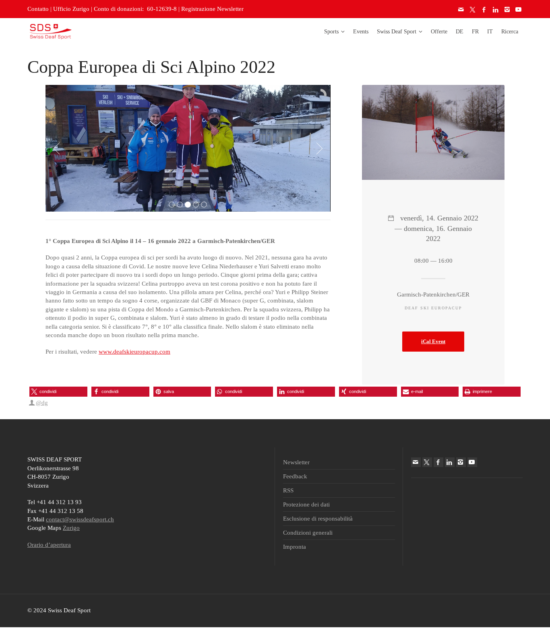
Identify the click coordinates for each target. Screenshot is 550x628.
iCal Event (433, 341)
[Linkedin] (496, 9)
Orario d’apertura (49, 545)
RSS (288, 490)
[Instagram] (507, 9)
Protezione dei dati (306, 504)
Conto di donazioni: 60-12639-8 (135, 9)
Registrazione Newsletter (212, 9)
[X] (473, 9)
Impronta (294, 547)
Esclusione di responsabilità (318, 518)
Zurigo (71, 528)
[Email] (461, 9)
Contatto (38, 9)
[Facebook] (484, 9)
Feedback (295, 476)
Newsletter (296, 462)
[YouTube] (519, 9)
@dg (42, 402)
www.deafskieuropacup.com (134, 351)
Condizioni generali (308, 532)
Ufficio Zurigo (71, 9)
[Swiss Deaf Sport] (50, 31)
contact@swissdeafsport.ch (80, 519)
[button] (58, 392)
